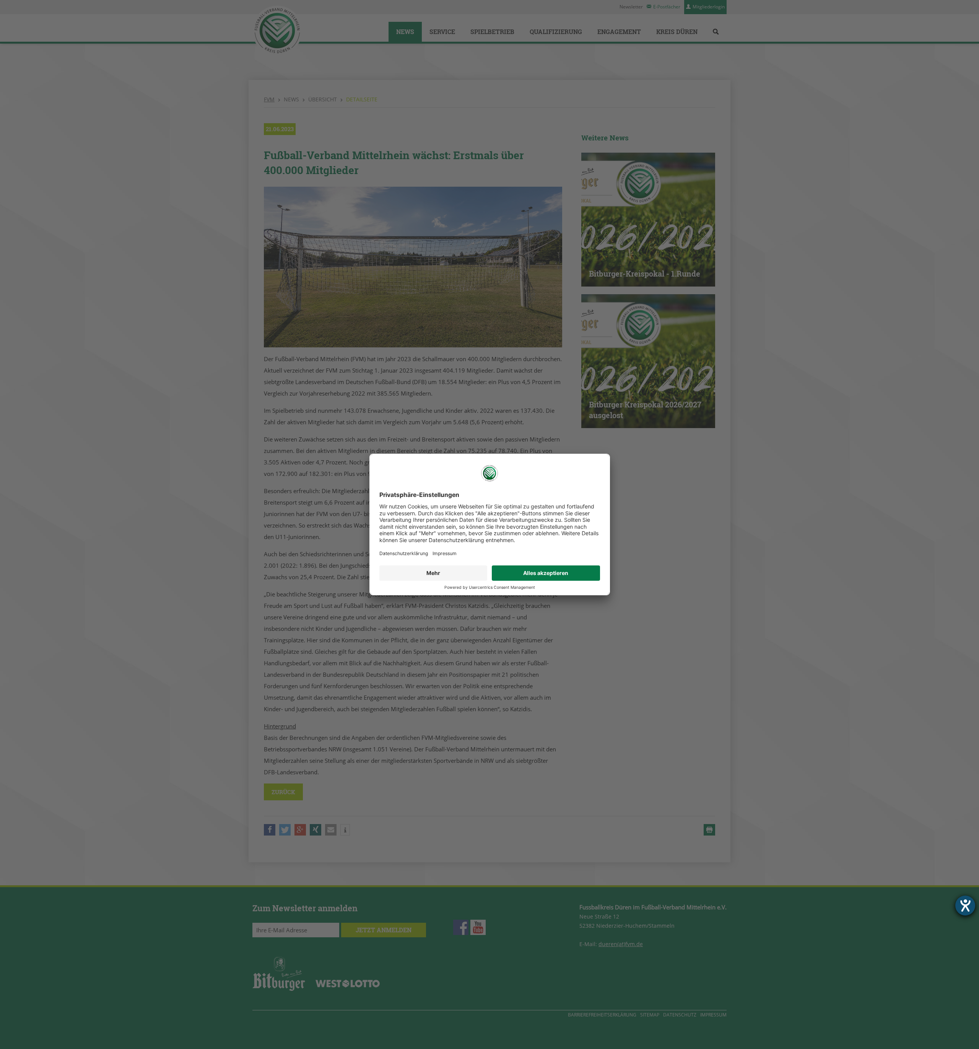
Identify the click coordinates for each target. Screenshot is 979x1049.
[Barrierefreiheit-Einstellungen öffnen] (965, 905)
